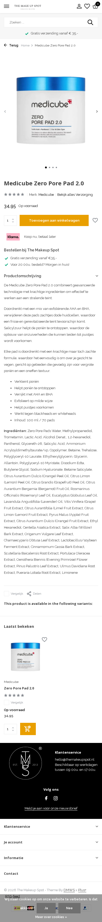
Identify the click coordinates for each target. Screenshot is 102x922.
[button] (46, 167)
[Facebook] (46, 799)
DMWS (69, 890)
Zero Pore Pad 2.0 (19, 688)
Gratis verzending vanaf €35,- (33, 258)
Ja (46, 908)
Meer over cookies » (51, 917)
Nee (69, 908)
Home (25, 45)
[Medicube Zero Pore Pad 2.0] (25, 657)
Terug (13, 45)
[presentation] (5, 111)
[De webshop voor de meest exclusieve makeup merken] (27, 7)
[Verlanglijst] (87, 6)
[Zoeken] (90, 22)
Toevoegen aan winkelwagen (54, 220)
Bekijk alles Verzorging (75, 195)
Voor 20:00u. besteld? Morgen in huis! (39, 265)
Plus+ (82, 890)
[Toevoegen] (28, 729)
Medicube (46, 195)
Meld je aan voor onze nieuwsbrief (51, 808)
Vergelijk (17, 593)
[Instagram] (56, 799)
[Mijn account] (79, 6)
